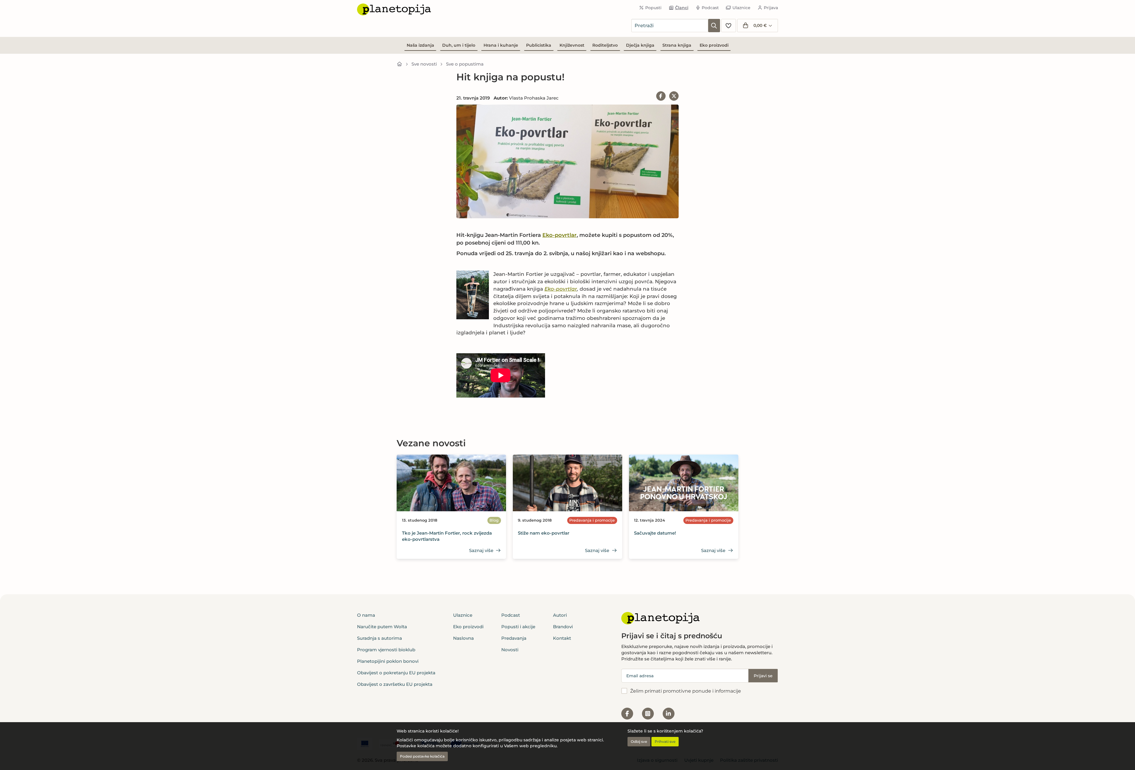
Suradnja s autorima (379, 638)
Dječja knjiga (640, 45)
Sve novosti (424, 64)
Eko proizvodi (714, 45)
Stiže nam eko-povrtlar (543, 533)
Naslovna (463, 638)
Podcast (710, 7)
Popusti (653, 7)
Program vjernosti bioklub (386, 649)
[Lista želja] (728, 25)
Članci (681, 7)
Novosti (509, 649)
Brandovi (563, 626)
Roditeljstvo (605, 45)
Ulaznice (741, 7)
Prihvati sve (665, 741)
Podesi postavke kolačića (422, 756)
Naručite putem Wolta (382, 626)
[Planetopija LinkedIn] (668, 713)
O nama (366, 615)
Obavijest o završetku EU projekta (394, 684)
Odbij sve (639, 741)
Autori (560, 615)
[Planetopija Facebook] (627, 713)
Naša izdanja (420, 45)
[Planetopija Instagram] (648, 713)
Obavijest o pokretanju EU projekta (396, 672)
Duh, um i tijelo (458, 45)
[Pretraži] (714, 25)
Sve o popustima (465, 64)
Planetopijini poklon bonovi (388, 661)
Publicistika (538, 45)
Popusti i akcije (518, 626)
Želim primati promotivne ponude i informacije (685, 691)
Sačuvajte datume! (655, 533)
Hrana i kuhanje (501, 45)
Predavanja (513, 638)
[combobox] (669, 25)
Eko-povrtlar (559, 235)
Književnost (572, 45)
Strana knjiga (676, 45)
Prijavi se (763, 675)
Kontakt (562, 638)
